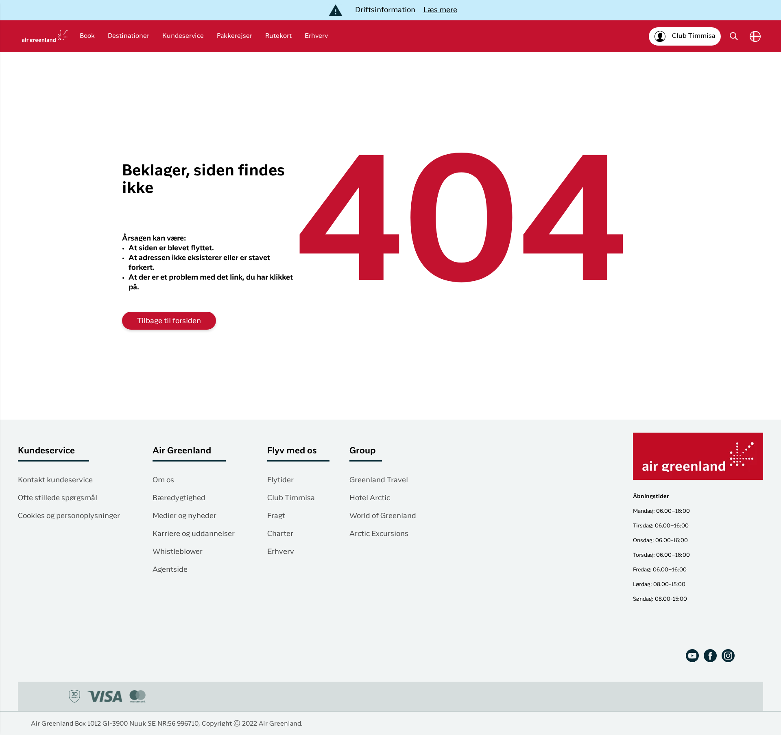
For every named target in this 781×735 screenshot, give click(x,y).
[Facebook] (710, 655)
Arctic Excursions (378, 534)
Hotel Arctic (369, 498)
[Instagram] (728, 655)
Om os (163, 480)
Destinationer (128, 36)
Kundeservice (183, 36)
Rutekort (278, 36)
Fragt (276, 516)
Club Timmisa (291, 498)
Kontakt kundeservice (55, 480)
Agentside (170, 570)
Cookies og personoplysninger (69, 516)
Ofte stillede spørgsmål (57, 498)
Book (87, 36)
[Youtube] (692, 655)
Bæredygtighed (179, 498)
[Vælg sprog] (755, 36)
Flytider (280, 480)
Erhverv (316, 36)
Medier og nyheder (184, 516)
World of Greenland (382, 516)
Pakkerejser (234, 36)
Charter (280, 534)
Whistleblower (178, 552)
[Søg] (734, 36)
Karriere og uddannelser (194, 534)
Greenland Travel (378, 480)
